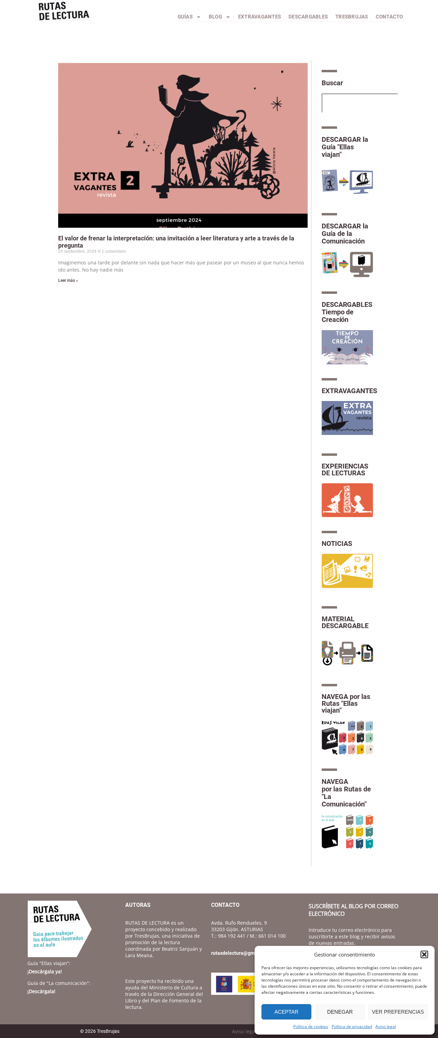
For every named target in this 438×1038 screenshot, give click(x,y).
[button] (424, 954)
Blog (215, 17)
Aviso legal (385, 1026)
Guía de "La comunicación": (58, 983)
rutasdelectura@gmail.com (241, 953)
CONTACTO (389, 17)
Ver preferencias (398, 1012)
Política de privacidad (352, 1026)
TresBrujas (351, 17)
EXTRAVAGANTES (349, 391)
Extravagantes (259, 17)
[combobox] (360, 103)
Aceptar (286, 1012)
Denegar (340, 1012)
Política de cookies (310, 1026)
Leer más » (68, 280)
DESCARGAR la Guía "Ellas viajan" (345, 147)
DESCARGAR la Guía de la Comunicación (345, 233)
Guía (48, 963)
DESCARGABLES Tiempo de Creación (347, 312)
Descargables (308, 17)
